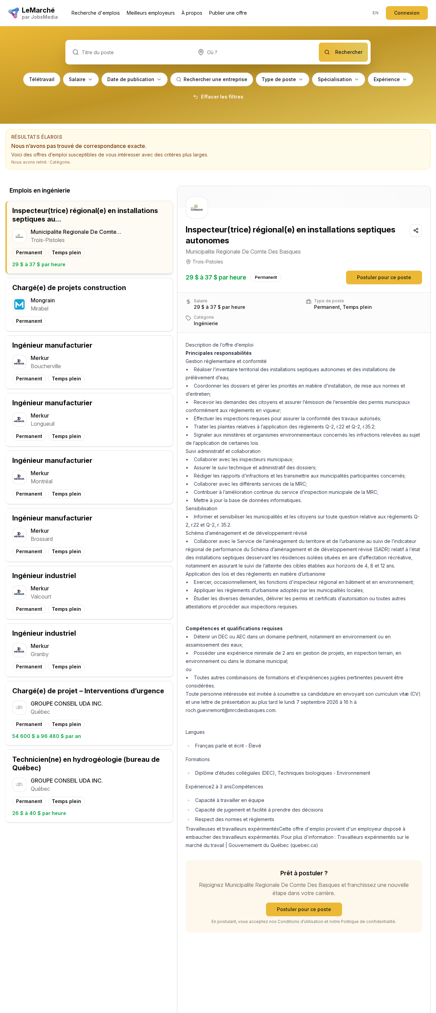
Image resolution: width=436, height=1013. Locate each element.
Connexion (407, 13)
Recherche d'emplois (96, 13)
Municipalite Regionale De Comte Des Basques (243, 251)
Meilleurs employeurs (151, 13)
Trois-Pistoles (207, 261)
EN (375, 12)
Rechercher (348, 52)
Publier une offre (228, 13)
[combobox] (254, 52)
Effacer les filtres (222, 97)
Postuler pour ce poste (384, 277)
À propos (192, 13)
